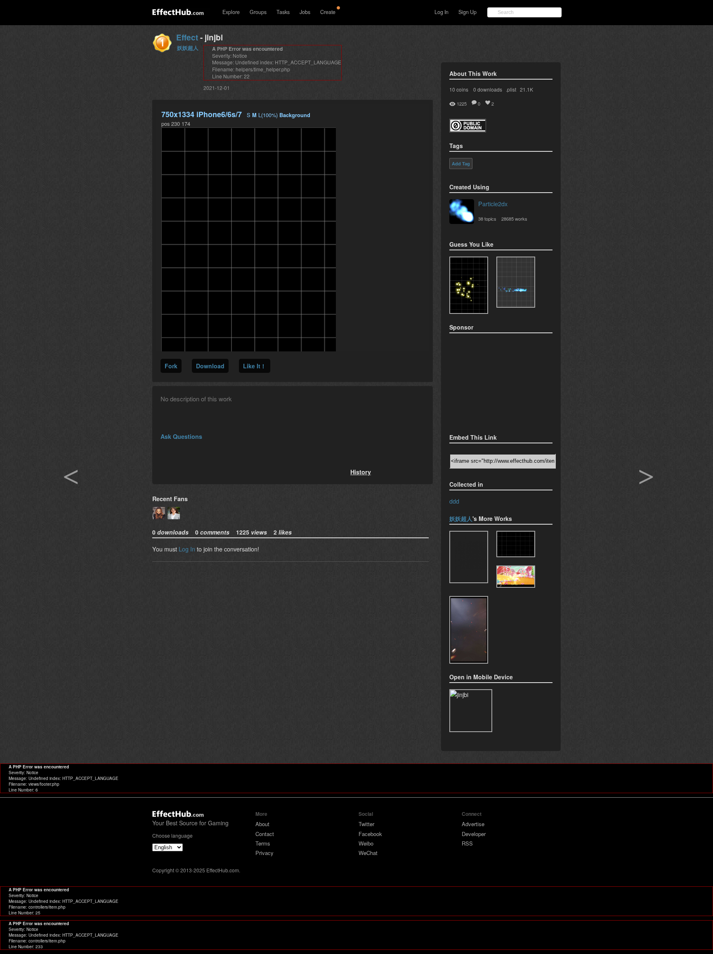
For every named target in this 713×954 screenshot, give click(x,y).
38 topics (487, 218)
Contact (264, 834)
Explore (231, 12)
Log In (441, 12)
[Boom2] (468, 285)
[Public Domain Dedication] (467, 129)
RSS (467, 843)
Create (327, 12)
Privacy (264, 853)
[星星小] (468, 557)
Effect (187, 37)
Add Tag (461, 163)
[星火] (468, 630)
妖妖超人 (187, 48)
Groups (258, 12)
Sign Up (467, 12)
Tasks (283, 12)
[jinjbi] (515, 544)
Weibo (366, 843)
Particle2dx (493, 203)
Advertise (473, 824)
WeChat (368, 853)
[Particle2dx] (461, 212)
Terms (262, 843)
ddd (454, 501)
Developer (474, 834)
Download (210, 366)
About (262, 824)
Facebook (370, 834)
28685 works (514, 218)
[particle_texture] (515, 282)
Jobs (305, 12)
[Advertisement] (490, 380)
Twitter (366, 824)
